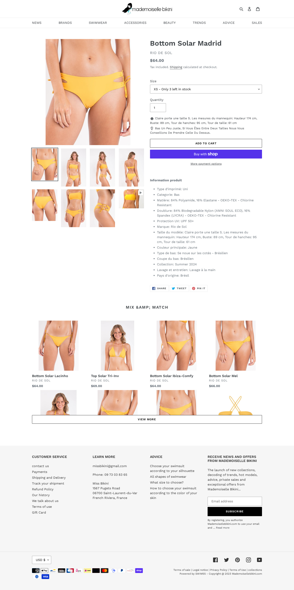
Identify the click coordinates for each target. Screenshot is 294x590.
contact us (40, 466)
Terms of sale (181, 569)
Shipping (176, 67)
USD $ (40, 560)
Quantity (156, 100)
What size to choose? (167, 482)
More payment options (206, 163)
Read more (222, 527)
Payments (39, 472)
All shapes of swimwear (168, 477)
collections (255, 569)
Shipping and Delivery (49, 478)
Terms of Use (237, 569)
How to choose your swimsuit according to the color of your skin (173, 493)
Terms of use (42, 507)
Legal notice (200, 569)
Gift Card (39, 512)
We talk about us (45, 501)
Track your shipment (48, 483)
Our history (41, 495)
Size (153, 81)
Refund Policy (42, 489)
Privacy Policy (218, 569)
